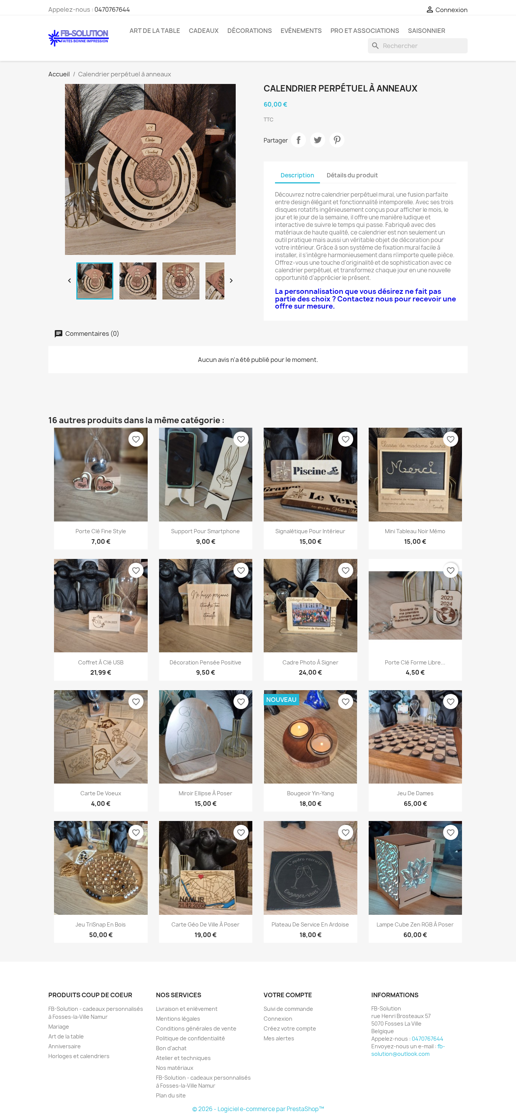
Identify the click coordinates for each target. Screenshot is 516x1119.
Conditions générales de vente (196, 1028)
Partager (298, 139)
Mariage (58, 1026)
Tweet (317, 139)
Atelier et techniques (183, 1058)
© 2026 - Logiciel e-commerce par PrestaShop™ (258, 1109)
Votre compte (288, 995)
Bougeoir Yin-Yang (310, 793)
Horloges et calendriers (79, 1056)
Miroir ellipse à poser (205, 793)
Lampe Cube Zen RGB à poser (415, 924)
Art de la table (155, 30)
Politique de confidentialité (190, 1038)
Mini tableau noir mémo (415, 531)
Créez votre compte (290, 1028)
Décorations (249, 30)
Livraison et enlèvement (187, 1008)
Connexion (278, 1018)
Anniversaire (64, 1046)
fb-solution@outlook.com (408, 1050)
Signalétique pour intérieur (310, 531)
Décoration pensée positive (205, 662)
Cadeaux (204, 30)
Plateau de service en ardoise (310, 924)
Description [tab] (297, 175)
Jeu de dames (415, 793)
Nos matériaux (174, 1067)
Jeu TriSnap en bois (101, 924)
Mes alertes (279, 1038)
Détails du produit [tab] (352, 175)
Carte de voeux (100, 793)
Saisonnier (426, 30)
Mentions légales (178, 1018)
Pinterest (337, 139)
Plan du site (171, 1095)
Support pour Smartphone (205, 531)
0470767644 (112, 9)
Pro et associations (365, 30)
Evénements (301, 30)
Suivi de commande (288, 1008)
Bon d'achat (171, 1048)
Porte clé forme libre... (415, 662)
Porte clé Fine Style (101, 531)
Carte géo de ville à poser (205, 924)
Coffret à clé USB (101, 662)
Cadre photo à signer (310, 662)
